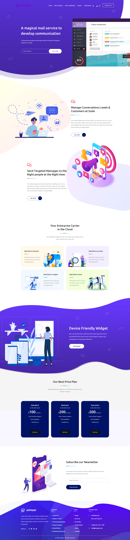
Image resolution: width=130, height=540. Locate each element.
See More (77, 135)
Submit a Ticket (57, 518)
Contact (77, 531)
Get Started (76, 346)
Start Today (55, 51)
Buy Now (34, 432)
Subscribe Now (73, 487)
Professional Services (58, 531)
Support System (57, 525)
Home (50, 5)
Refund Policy (56, 528)
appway (62, 537)
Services (77, 518)
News (76, 528)
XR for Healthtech (70, 5)
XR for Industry (58, 5)
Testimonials (87, 5)
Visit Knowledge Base (58, 522)
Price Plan (78, 522)
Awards (79, 5)
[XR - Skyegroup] (23, 5)
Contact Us (108, 5)
